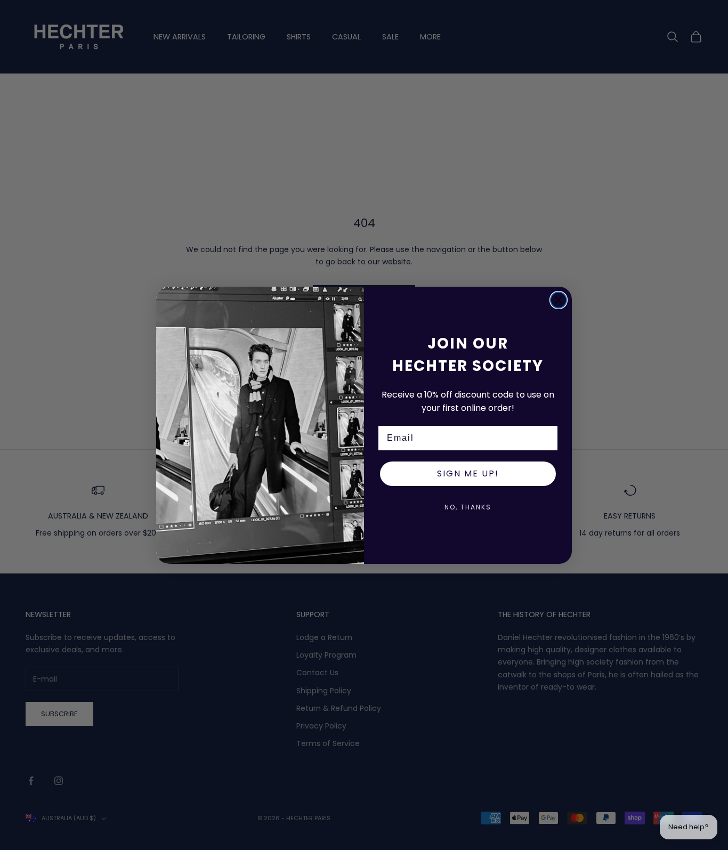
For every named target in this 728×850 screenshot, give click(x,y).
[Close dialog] (559, 300)
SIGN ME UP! (468, 473)
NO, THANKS (467, 507)
